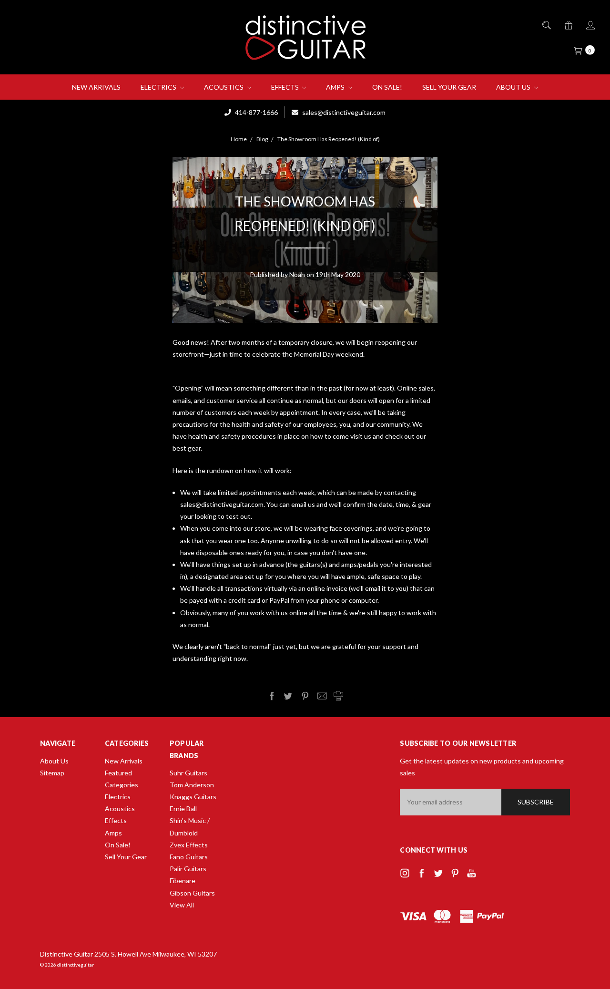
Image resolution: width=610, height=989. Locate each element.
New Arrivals (96, 87)
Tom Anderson (192, 785)
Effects (285, 87)
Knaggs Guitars (193, 797)
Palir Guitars (188, 869)
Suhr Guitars (188, 773)
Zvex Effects (189, 845)
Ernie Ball (183, 808)
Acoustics (224, 87)
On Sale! (387, 87)
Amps (336, 87)
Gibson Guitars (192, 893)
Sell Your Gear (449, 87)
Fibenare (182, 880)
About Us (514, 87)
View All (182, 905)
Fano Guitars (189, 857)
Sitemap (52, 773)
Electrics (159, 87)
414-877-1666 (256, 112)
